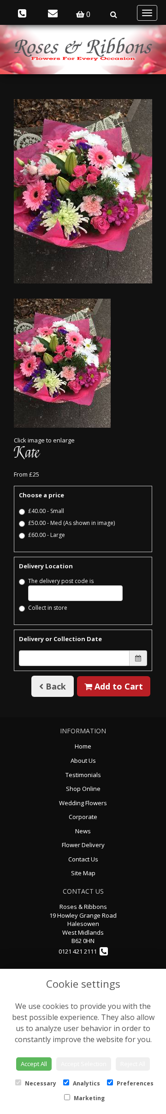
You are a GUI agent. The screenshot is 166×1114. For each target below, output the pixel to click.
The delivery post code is (61, 581)
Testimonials (83, 775)
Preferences (134, 1083)
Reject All (132, 1064)
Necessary (40, 1083)
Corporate (83, 817)
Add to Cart (117, 686)
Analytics (85, 1083)
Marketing (88, 1098)
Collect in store (47, 608)
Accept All (34, 1064)
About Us (83, 760)
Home (83, 746)
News (83, 831)
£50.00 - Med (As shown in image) (71, 523)
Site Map (83, 873)
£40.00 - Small (46, 511)
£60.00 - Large (46, 535)
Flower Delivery (83, 845)
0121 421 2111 (79, 951)
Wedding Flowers (83, 803)
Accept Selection (84, 1064)
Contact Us (83, 859)
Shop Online (83, 788)
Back (54, 686)
